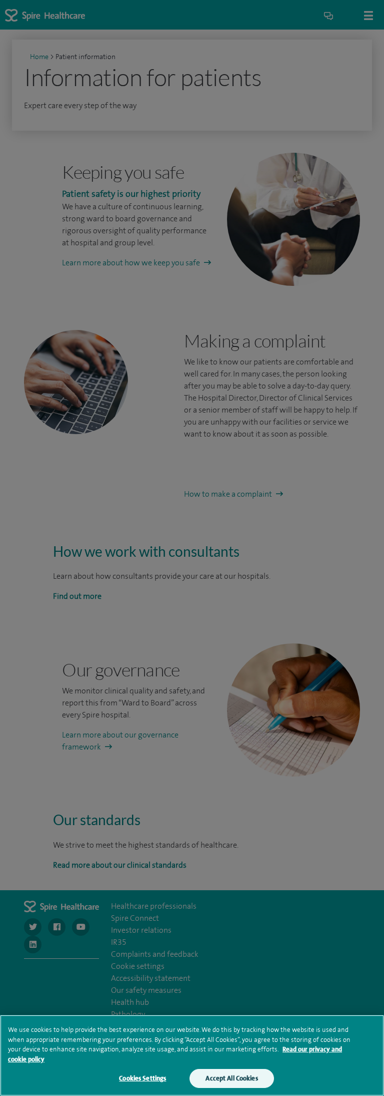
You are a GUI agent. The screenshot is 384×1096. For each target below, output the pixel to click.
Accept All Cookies (232, 1078)
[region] (192, 1055)
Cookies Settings (142, 1078)
